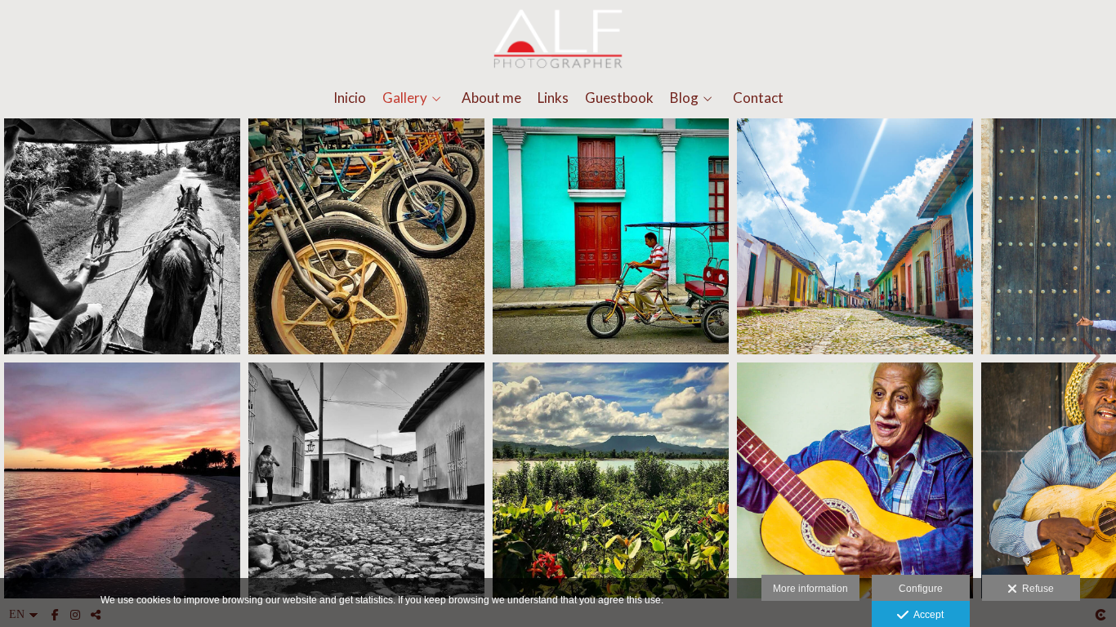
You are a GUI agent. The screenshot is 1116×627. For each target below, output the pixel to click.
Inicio (349, 98)
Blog (684, 98)
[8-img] (855, 480)
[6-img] (611, 480)
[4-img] (366, 480)
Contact (758, 98)
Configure (921, 588)
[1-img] (122, 236)
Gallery (404, 98)
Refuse (1035, 588)
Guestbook (619, 98)
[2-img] (122, 480)
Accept (926, 614)
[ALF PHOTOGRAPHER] (558, 38)
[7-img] (855, 236)
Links (553, 98)
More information (810, 588)
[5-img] (611, 236)
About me (491, 98)
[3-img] (366, 236)
